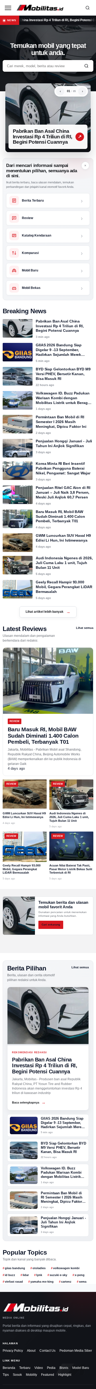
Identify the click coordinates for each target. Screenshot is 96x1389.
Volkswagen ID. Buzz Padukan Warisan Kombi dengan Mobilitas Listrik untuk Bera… (61, 1174)
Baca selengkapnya (29, 1102)
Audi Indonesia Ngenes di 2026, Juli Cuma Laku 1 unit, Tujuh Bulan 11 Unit (64, 563)
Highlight (64, 1374)
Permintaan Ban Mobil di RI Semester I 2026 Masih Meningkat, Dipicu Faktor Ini (61, 422)
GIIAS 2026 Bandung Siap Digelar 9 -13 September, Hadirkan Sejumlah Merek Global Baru (59, 352)
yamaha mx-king (42, 1281)
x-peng (80, 1275)
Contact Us (47, 1350)
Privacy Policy (13, 1350)
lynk (39, 1275)
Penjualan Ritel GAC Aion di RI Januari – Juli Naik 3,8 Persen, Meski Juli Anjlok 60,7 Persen (63, 492)
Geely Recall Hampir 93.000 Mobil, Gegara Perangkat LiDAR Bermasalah (64, 587)
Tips (6, 1374)
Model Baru (80, 1367)
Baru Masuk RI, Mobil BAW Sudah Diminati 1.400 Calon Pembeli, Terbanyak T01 (60, 516)
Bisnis (63, 1367)
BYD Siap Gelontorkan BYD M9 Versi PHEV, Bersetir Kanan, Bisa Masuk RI (63, 374)
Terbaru (24, 1367)
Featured (47, 1374)
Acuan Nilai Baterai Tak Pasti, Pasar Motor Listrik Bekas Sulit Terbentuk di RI (70, 869)
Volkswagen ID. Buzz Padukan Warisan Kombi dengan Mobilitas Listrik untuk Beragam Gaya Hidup (64, 400)
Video (38, 1367)
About (31, 1350)
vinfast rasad (14, 1281)
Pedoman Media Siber (75, 1350)
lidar (26, 1275)
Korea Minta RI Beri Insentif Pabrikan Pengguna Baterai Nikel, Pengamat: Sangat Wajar (63, 468)
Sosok (17, 1374)
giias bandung (15, 1268)
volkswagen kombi (66, 1268)
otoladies (39, 1268)
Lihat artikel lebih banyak (48, 612)
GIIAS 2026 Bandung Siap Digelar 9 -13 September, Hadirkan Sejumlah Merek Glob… (62, 1125)
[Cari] (87, 7)
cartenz (66, 1281)
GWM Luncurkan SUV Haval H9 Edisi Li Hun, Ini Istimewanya (63, 537)
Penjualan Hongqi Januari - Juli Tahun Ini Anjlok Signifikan (64, 443)
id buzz (10, 1275)
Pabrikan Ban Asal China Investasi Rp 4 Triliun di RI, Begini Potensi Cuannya (42, 136)
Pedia (51, 1367)
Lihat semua (84, 627)
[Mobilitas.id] (47, 7)
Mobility (31, 1374)
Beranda (9, 1367)
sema (82, 1281)
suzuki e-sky (58, 1275)
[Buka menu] (8, 7)
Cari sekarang (51, 924)
